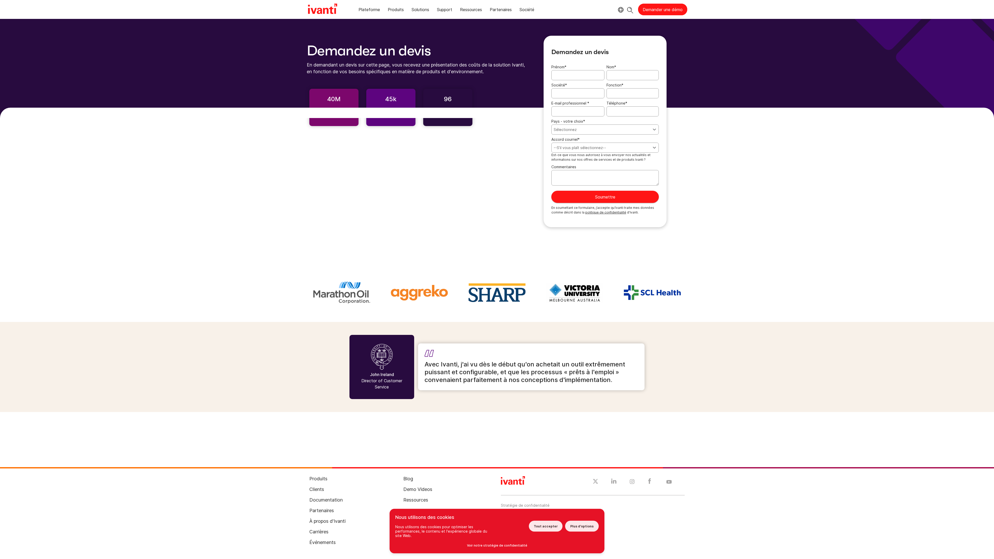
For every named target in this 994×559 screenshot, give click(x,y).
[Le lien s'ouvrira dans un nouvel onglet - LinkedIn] (614, 482)
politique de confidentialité (605, 212)
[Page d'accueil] (322, 10)
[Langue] (620, 10)
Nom (611, 67)
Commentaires (563, 167)
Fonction (614, 85)
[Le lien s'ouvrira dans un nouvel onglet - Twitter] (595, 482)
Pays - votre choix (568, 121)
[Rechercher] (630, 9)
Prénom (558, 67)
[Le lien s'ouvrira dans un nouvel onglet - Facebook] (649, 482)
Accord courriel (565, 139)
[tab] (369, 10)
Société (559, 85)
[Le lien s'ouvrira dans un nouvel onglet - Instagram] (632, 482)
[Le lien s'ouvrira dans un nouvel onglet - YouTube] (669, 482)
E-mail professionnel (570, 103)
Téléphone (616, 103)
